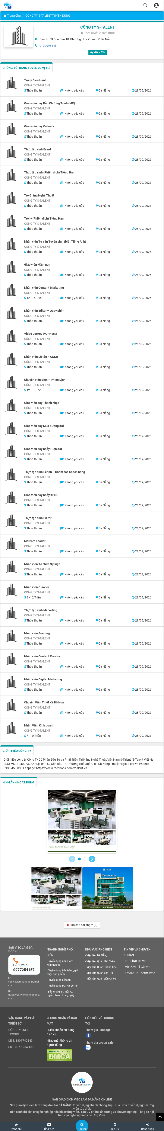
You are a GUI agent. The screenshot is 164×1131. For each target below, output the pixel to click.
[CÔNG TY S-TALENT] (82, 821)
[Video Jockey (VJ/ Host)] (11, 336)
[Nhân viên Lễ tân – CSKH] (11, 359)
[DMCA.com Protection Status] (59, 1055)
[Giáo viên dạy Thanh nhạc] (11, 405)
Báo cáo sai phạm (83, 925)
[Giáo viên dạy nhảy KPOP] (11, 498)
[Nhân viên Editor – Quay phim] (11, 313)
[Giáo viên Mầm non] (11, 267)
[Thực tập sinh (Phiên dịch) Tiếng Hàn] (11, 175)
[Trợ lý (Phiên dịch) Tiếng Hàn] (11, 221)
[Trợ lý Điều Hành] (11, 83)
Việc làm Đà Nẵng (96, 955)
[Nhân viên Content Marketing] (11, 290)
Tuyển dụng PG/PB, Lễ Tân (63, 985)
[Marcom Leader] (11, 544)
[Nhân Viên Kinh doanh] (11, 728)
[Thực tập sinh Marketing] (11, 613)
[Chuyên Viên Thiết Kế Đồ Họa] (11, 705)
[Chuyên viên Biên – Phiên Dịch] (11, 382)
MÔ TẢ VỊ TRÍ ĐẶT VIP (137, 966)
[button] (72, 859)
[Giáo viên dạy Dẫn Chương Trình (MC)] (11, 106)
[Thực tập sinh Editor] (11, 521)
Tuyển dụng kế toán (59, 979)
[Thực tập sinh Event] (11, 152)
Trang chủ (13, 15)
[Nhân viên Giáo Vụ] (11, 590)
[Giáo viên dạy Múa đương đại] (11, 428)
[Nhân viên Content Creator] (11, 659)
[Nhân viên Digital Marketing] (11, 682)
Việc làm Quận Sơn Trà (99, 972)
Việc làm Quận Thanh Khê (101, 967)
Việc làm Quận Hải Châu (100, 961)
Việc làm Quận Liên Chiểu (101, 978)
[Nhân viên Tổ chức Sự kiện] (11, 567)
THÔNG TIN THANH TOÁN (140, 972)
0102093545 (48, 45)
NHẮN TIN (99, 52)
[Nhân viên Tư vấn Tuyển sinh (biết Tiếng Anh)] (11, 244)
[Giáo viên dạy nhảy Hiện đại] (11, 451)
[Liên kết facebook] (88, 1035)
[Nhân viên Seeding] (11, 636)
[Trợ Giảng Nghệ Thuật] (11, 198)
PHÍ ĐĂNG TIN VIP (135, 961)
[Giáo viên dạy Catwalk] (11, 129)
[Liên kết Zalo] (88, 1047)
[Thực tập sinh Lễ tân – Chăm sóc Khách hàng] (11, 474)
